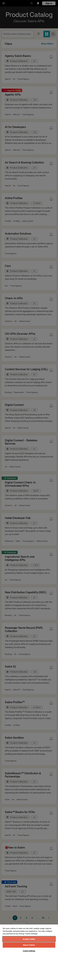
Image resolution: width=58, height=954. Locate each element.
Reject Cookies (29, 945)
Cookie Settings (29, 951)
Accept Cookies (29, 939)
